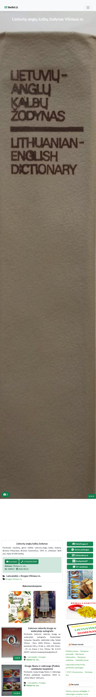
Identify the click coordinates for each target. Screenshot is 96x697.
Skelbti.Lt (12, 7)
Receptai (75, 685)
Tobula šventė (77, 645)
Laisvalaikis (32, 657)
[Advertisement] (48, 517)
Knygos (42, 657)
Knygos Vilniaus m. (14, 579)
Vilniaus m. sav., (33, 660)
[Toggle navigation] (88, 7)
